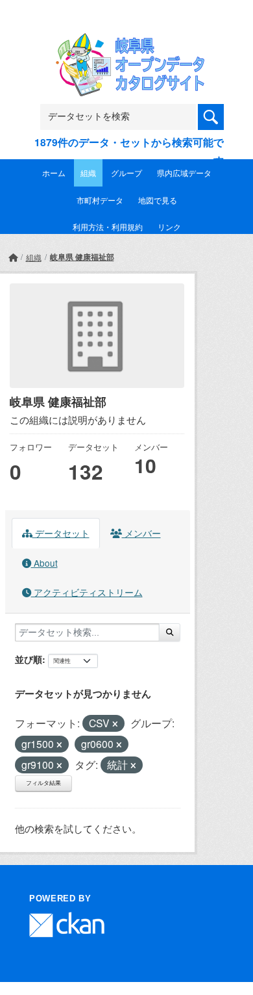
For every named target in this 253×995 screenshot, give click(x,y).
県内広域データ (184, 172)
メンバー (141, 532)
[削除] (115, 724)
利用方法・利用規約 (108, 226)
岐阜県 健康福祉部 (82, 257)
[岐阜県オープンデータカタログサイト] (126, 41)
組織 (88, 172)
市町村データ (100, 199)
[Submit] (169, 632)
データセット (61, 532)
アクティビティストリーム (87, 592)
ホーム (54, 172)
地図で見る (157, 199)
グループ (126, 172)
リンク (169, 226)
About (44, 562)
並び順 (28, 659)
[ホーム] (13, 257)
